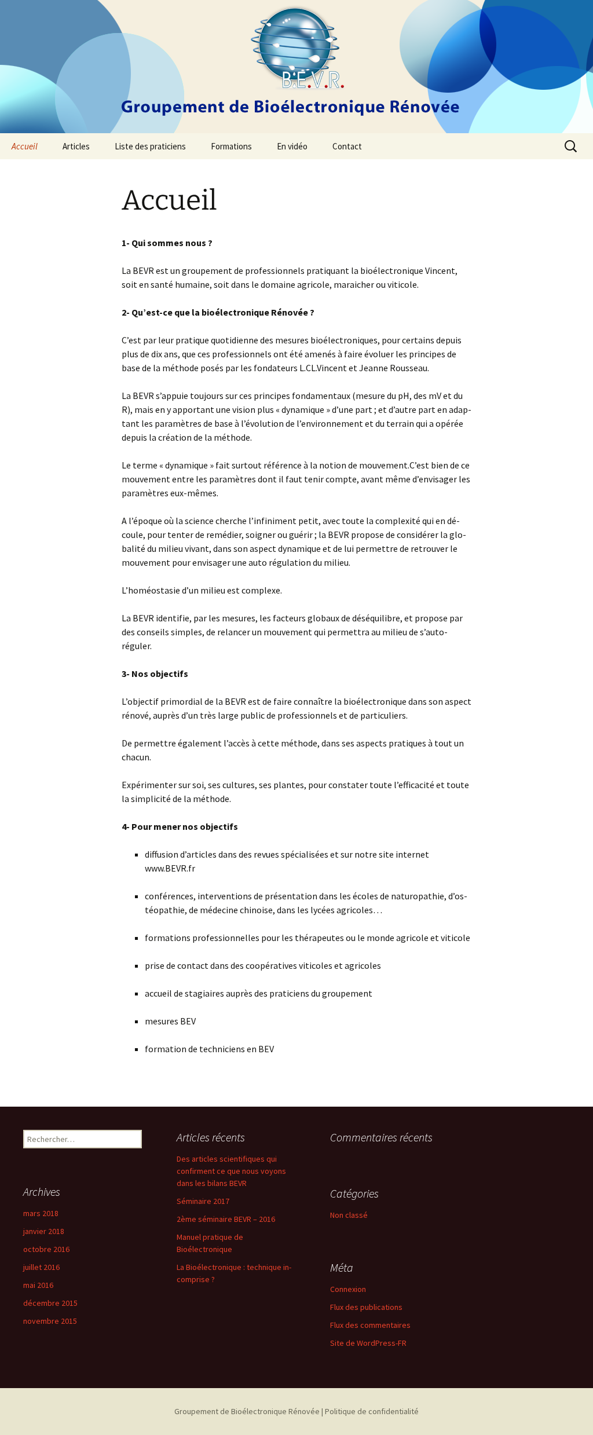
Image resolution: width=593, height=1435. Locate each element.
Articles (76, 146)
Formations (231, 146)
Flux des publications (366, 1307)
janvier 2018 (43, 1231)
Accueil (25, 146)
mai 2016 (38, 1285)
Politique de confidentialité (372, 1411)
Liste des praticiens (150, 146)
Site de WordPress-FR (368, 1343)
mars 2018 (40, 1213)
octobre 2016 (46, 1249)
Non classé (349, 1215)
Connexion (348, 1289)
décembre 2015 (50, 1303)
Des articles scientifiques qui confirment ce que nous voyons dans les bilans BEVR (231, 1171)
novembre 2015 (50, 1321)
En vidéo (292, 146)
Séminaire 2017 (203, 1201)
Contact (347, 146)
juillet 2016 (41, 1267)
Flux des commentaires (370, 1325)
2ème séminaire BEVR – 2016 (226, 1219)
